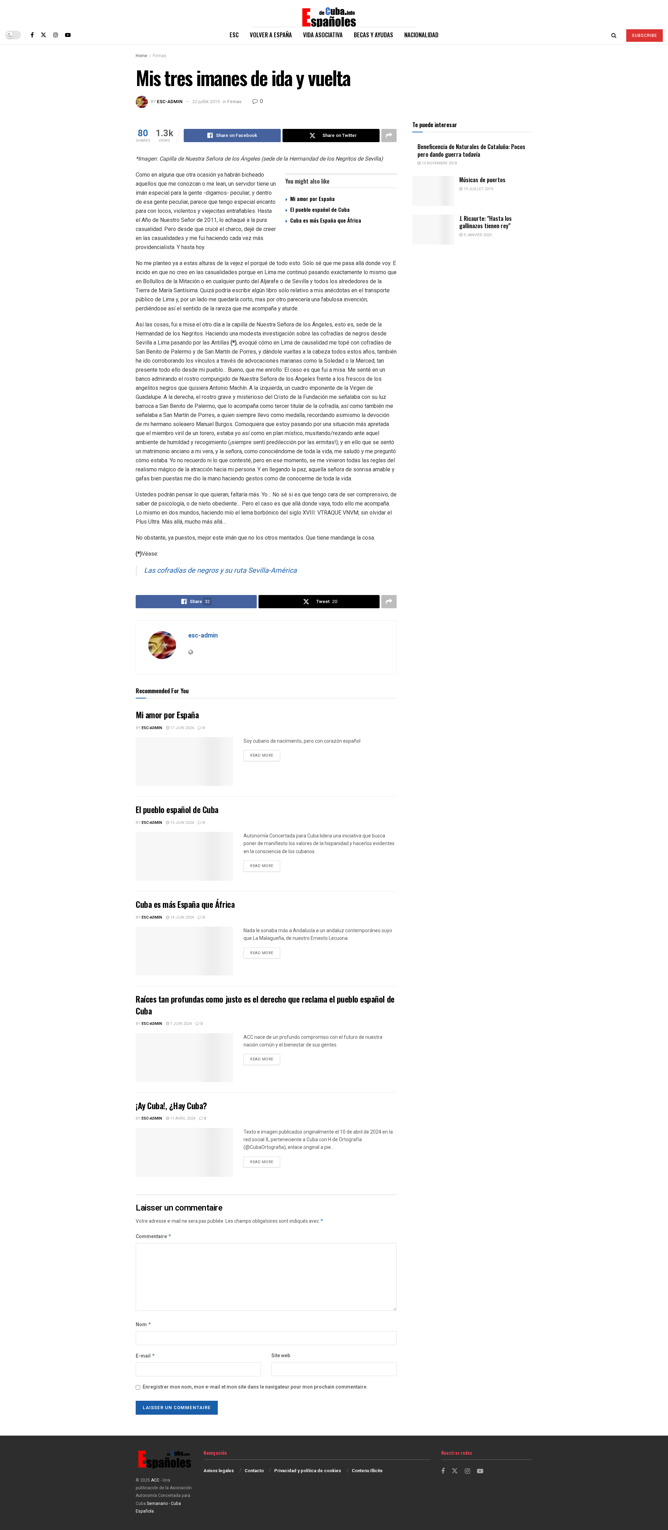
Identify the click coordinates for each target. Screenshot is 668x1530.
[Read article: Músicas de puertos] (433, 191)
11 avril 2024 (182, 1118)
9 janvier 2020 (477, 235)
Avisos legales (219, 1470)
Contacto (254, 1470)
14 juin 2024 (181, 917)
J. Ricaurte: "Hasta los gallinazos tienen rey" (485, 222)
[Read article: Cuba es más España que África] (184, 951)
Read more (265, 755)
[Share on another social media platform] (389, 135)
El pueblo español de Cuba (320, 209)
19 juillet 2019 (477, 189)
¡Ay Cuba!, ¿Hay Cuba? (171, 1105)
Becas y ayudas (373, 34)
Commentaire (154, 1236)
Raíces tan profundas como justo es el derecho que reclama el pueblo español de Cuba (265, 1004)
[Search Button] (614, 35)
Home (141, 56)
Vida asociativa (323, 34)
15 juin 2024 (181, 823)
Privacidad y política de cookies (307, 1470)
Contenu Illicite (367, 1470)
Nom (143, 1324)
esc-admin (170, 101)
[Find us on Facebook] (32, 35)
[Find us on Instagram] (55, 35)
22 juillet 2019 (206, 101)
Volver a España (271, 34)
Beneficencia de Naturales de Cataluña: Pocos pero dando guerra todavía (471, 150)
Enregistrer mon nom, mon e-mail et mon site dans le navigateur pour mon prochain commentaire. (255, 1387)
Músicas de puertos (482, 179)
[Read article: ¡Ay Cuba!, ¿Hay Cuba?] (184, 1152)
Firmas (159, 56)
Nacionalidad (421, 34)
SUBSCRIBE (644, 35)
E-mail (145, 1356)
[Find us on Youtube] (68, 35)
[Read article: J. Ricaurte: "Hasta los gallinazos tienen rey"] (433, 230)
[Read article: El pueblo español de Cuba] (184, 856)
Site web (280, 1355)
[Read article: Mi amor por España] (184, 761)
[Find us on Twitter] (43, 35)
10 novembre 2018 (439, 163)
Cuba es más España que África (325, 220)
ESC (234, 34)
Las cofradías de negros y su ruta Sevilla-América (220, 570)
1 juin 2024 (180, 1024)
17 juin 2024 (181, 728)
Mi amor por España (312, 198)
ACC (155, 1480)
